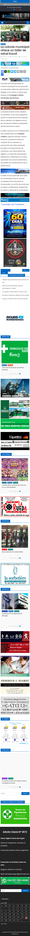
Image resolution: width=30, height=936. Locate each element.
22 (10, 917)
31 (18, 920)
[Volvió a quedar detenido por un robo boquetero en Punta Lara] (15, 765)
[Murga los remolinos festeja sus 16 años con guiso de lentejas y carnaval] (15, 469)
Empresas (5, 617)
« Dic (2, 924)
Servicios (11, 365)
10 (18, 911)
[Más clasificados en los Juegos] (15, 536)
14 (6, 914)
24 (18, 917)
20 (2, 917)
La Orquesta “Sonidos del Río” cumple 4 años (14, 292)
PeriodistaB (15, 56)
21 (6, 917)
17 (18, 914)
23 (14, 917)
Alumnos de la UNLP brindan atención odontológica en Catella (12, 287)
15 (10, 914)
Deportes (5, 549)
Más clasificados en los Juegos (12, 552)
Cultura (5, 482)
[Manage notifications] (26, 918)
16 (14, 914)
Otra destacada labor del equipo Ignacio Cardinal (26, 270)
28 (6, 920)
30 (14, 920)
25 (22, 917)
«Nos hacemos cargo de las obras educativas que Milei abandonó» (5, 273)
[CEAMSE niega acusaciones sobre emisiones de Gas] (15, 604)
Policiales (5, 778)
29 (10, 920)
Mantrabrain (15, 934)
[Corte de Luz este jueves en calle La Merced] (15, 352)
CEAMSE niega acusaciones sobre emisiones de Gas (15, 281)
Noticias (3, 44)
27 (2, 920)
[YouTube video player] (9, 270)
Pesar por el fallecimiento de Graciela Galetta (15, 298)
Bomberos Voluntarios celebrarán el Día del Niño (15, 295)
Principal (11, 549)
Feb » (5, 924)
